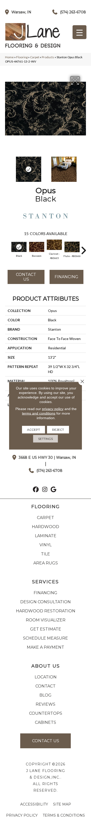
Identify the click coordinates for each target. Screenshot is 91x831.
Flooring (22, 57)
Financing (66, 276)
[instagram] (45, 490)
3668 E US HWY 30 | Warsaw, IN (47, 457)
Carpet (34, 57)
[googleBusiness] (53, 490)
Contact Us (26, 277)
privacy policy (52, 409)
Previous (7, 166)
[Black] (19, 247)
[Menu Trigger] (79, 32)
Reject (58, 429)
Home (9, 57)
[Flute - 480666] (72, 246)
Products (48, 57)
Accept (33, 429)
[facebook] (36, 490)
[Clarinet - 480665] (54, 244)
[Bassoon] (37, 247)
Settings (45, 438)
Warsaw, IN (21, 12)
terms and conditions (38, 413)
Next (83, 166)
